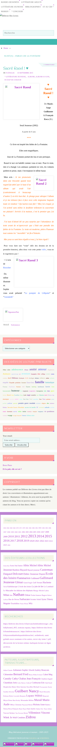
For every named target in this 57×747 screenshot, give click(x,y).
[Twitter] (19, 744)
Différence (15, 378)
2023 (46, 541)
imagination (32, 391)
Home (6, 48)
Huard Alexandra (45, 692)
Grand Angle (27, 583)
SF (37, 407)
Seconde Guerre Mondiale (16, 407)
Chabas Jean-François (29, 678)
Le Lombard (48, 587)
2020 (32, 541)
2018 (20, 540)
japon (52, 391)
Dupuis (42, 574)
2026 (9, 545)
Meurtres (41, 395)
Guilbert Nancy (27, 691)
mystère (12, 399)
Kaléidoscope (12, 587)
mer (38, 395)
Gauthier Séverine (8, 692)
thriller (24, 411)
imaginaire (25, 391)
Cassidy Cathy (10, 678)
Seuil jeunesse (15, 325)
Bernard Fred (20, 674)
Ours (40, 399)
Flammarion (23, 577)
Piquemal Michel (27, 705)
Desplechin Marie (9, 687)
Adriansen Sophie (20, 670)
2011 (17, 536)
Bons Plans (7, 465)
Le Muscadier (8, 591)
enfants (52, 378)
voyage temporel (17, 415)
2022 (42, 541)
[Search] (50, 33)
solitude (47, 407)
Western (24, 415)
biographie (34, 374)
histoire (47, 387)
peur (52, 399)
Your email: (7, 436)
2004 (30, 532)
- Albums (31, 77)
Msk (11, 595)
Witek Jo (7, 717)
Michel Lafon (44, 591)
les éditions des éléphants (23, 591)
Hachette (47, 582)
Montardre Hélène (27, 700)
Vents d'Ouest (24, 603)
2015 (48, 536)
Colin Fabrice (21, 683)
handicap (34, 386)
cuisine (5, 378)
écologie (31, 378)
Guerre (28, 386)
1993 (39, 528)
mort (45, 395)
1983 (30, 528)
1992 (36, 528)
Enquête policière (15, 382)
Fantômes (12, 386)
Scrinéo (33, 599)
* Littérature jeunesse (15, 77)
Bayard (23, 569)
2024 (51, 541)
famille (39, 382)
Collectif (28, 683)
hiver (53, 386)
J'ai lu (5, 587)
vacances (29, 411)
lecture (4, 395)
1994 (43, 528)
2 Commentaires (48, 64)
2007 (43, 532)
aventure (25, 373)
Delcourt (18, 573)
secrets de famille (30, 407)
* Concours (17, 11)
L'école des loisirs (24, 586)
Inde (45, 391)
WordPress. (44, 738)
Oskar (27, 595)
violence (5, 415)
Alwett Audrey (34, 670)
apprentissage (14, 374)
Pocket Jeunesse (36, 595)
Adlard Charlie (7, 670)
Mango (35, 591)
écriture (37, 378)
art (20, 374)
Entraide (23, 382)
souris (4, 411)
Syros (43, 599)
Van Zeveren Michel (21, 713)
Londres (16, 395)
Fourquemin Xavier (46, 687)
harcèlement (41, 386)
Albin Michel (30, 565)
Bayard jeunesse (34, 570)
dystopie (21, 378)
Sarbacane (25, 599)
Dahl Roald (48, 683)
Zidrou (31, 717)
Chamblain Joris (10, 683)
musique (6, 399)
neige (20, 399)
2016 (6, 540)
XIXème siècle (30, 415)
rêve (48, 403)
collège (43, 374)
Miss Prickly (16, 700)
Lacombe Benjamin (20, 696)
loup (21, 395)
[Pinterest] (49, 744)
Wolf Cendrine (19, 717)
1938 (11, 528)
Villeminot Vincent (39, 712)
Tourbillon (15, 603)
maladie (33, 395)
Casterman (46, 569)
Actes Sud (6, 566)
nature (17, 399)
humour (15, 390)
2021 (37, 541)
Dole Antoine (21, 687)
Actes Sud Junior (16, 566)
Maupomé (46, 696)
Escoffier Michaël (33, 687)
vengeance (40, 411)
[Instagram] (37, 744)
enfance (42, 378)
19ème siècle (6, 370)
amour (42, 369)
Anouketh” (8, 297)
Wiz (30, 603)
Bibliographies (33, 7)
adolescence (17, 369)
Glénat (19, 582)
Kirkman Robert (8, 696)
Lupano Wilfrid (34, 695)
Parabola (33, 738)
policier (10, 403)
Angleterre (51, 370)
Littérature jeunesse (12, 7)
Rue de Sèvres (13, 599)
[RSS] (28, 744)
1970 (17, 528)
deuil (9, 378)
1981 (27, 528)
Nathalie (10, 73)
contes (52, 374)
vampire (35, 411)
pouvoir (15, 403)
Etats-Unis (30, 383)
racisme (38, 403)
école (26, 378)
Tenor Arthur (48, 709)
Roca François (13, 709)
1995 (46, 528)
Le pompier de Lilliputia (37, 293)
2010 (11, 536)
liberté (9, 395)
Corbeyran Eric (38, 683)
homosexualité (6, 391)
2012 (24, 536)
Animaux (6, 374)
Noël (30, 399)
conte (48, 374)
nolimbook (39, 635)
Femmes (18, 386)
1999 (12, 532)
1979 (23, 528)
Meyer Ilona (7, 700)
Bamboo (16, 570)
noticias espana (24, 627)
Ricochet (7, 267)
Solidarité (41, 407)
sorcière (52, 407)
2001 (19, 532)
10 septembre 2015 (25, 73)
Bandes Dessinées (10, 2)
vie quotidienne (49, 411)
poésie (5, 403)
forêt (23, 386)
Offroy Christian (16, 705)
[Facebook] (8, 744)
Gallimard (35, 578)
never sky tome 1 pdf (42, 639)
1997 (4, 532)
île (21, 391)
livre (12, 395)
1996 (49, 528)
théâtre (19, 411)
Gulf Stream (37, 583)
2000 (16, 532)
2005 (34, 532)
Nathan (18, 594)
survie (15, 411)
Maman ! (5, 11)
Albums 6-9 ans (42, 77)
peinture (48, 399)
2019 (26, 540)
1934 (4, 528)
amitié (33, 369)
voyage (10, 415)
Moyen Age (51, 395)
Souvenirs (9, 411)
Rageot (44, 595)
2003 (27, 532)
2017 (13, 540)
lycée (24, 395)
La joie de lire (37, 586)
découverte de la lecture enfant (16, 643)
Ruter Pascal (23, 709)
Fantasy (5, 386)
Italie (48, 391)
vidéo (43, 249)
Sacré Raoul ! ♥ (15, 68)
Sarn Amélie (31, 709)
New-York (25, 399)
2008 (47, 532)
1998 (8, 532)
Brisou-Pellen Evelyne (35, 674)
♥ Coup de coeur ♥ (13, 80)
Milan (6, 595)
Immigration (39, 391)
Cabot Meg (47, 674)
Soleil (39, 599)
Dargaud (7, 573)
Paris (44, 399)
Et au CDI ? (48, 7)
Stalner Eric (39, 709)
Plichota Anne (39, 704)
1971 (20, 528)
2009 (5, 537)
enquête (5, 383)
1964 (14, 528)
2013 (32, 536)
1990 (33, 528)
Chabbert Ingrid (46, 679)
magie (28, 395)
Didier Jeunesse (30, 574)
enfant (47, 378)
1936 (7, 528)
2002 (23, 532)
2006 (38, 532)
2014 (40, 536)
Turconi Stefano (9, 713)
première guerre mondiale (26, 403)
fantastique (49, 382)
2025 (5, 545)
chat (38, 374)
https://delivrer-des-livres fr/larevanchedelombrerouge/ (25, 624)
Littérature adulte (31, 2)
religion (44, 403)
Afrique (26, 370)
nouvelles (35, 399)
